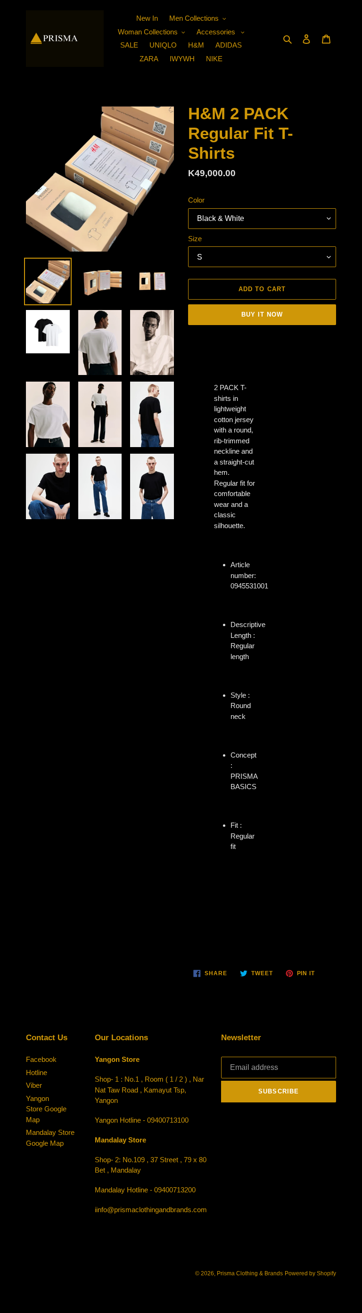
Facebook (41, 1059)
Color (196, 200)
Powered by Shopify (310, 1273)
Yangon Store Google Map (46, 1109)
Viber (34, 1085)
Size (195, 239)
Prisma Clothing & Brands (250, 1273)
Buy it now (262, 314)
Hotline (36, 1072)
